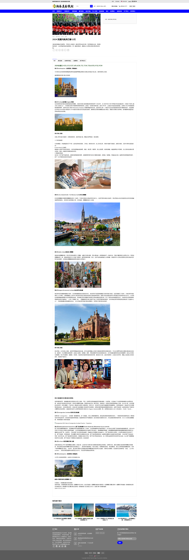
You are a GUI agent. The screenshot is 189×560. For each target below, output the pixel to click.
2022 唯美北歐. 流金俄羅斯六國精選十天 (62, 519)
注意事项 (75, 60)
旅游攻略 (119, 11)
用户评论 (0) (82, 60)
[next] (97, 24)
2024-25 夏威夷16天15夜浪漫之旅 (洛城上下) (105, 519)
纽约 (105, 6)
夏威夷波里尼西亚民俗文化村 (85, 538)
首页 (53, 11)
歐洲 (62, 36)
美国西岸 (59, 11)
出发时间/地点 (68, 60)
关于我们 (126, 11)
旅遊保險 (101, 11)
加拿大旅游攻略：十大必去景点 (85, 543)
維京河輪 (88, 11)
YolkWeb (105, 558)
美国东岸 (66, 11)
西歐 (66, 36)
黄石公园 (102, 533)
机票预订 (112, 11)
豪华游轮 (81, 11)
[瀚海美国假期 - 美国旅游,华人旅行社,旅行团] (62, 6)
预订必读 (60, 60)
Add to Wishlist (98, 35)
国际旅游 (74, 11)
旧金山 (101, 6)
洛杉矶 (98, 6)
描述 (55, 60)
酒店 (107, 11)
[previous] (55, 24)
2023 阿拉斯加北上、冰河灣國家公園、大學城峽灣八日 (126, 519)
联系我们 (132, 11)
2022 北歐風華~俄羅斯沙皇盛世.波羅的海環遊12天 (84, 519)
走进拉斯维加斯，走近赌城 (85, 533)
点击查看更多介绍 (65, 544)
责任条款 (117, 1)
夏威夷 (97, 533)
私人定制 (94, 11)
